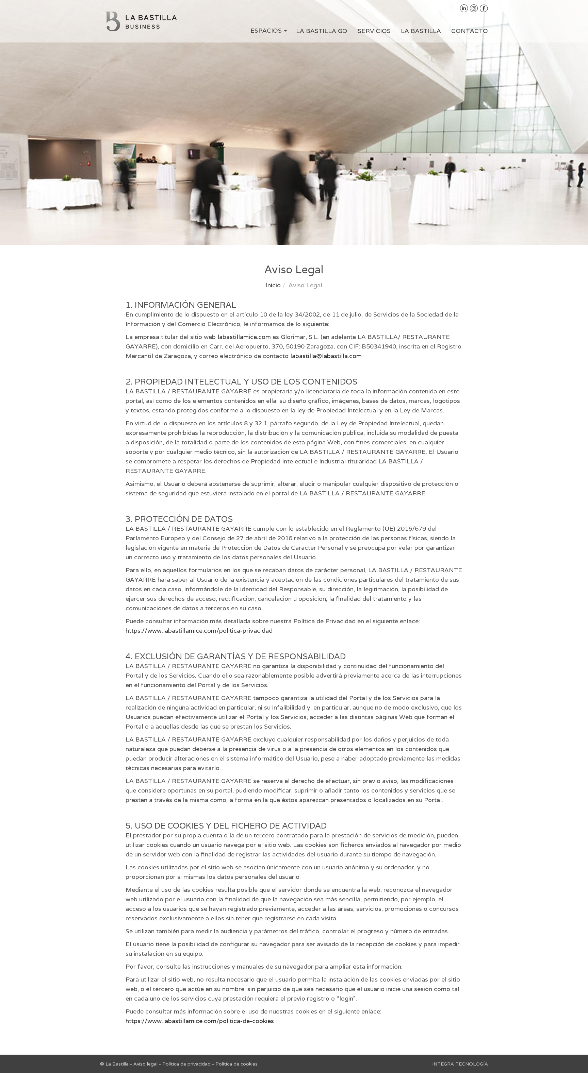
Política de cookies (236, 1064)
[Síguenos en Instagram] (474, 8)
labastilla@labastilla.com (326, 356)
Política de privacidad (186, 1064)
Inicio (273, 285)
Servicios (374, 31)
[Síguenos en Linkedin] (464, 8)
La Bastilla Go (321, 31)
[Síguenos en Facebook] (484, 8)
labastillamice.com (244, 337)
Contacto (469, 31)
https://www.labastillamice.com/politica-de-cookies (200, 1021)
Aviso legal (145, 1064)
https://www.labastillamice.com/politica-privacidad (199, 630)
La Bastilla (421, 31)
